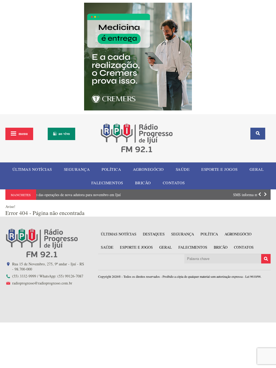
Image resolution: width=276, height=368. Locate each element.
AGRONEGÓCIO (148, 169)
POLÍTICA (111, 169)
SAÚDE (183, 169)
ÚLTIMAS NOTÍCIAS (32, 169)
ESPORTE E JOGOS (219, 169)
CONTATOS (174, 182)
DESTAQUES (154, 234)
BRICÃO (143, 182)
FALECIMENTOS (107, 182)
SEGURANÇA (77, 169)
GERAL (257, 169)
